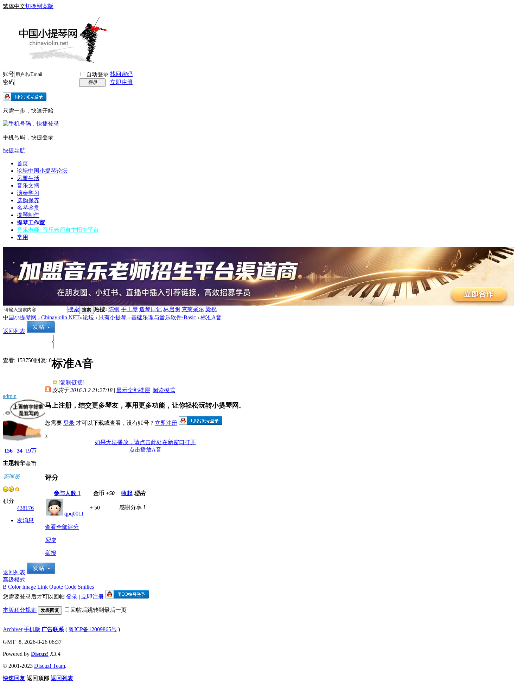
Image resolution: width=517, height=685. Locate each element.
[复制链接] (71, 382)
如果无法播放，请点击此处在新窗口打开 (145, 442)
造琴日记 (150, 309)
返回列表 (14, 331)
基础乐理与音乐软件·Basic (163, 317)
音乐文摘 (28, 185)
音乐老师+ (58, 230)
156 (8, 451)
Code (70, 587)
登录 (69, 423)
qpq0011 (74, 514)
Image (29, 587)
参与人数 (67, 493)
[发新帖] (41, 331)
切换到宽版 (39, 6)
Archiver (13, 629)
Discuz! (40, 654)
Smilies (86, 587)
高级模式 (14, 580)
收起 (127, 493)
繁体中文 (14, 6)
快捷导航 (14, 150)
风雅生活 (28, 178)
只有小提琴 (112, 317)
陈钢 (114, 309)
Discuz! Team (49, 666)
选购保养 (28, 200)
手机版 (32, 629)
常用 (22, 237)
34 (20, 451)
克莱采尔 (192, 309)
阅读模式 (164, 390)
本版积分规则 (20, 610)
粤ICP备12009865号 (93, 629)
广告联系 (53, 629)
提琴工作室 (31, 222)
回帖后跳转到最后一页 (98, 610)
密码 (8, 82)
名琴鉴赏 (28, 208)
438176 (25, 508)
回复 (50, 540)
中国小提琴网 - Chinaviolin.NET (41, 317)
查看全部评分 (62, 527)
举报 (50, 553)
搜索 (73, 309)
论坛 (42, 171)
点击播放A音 (145, 450)
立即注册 (121, 82)
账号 (8, 74)
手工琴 (129, 309)
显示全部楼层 (133, 390)
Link (42, 587)
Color (14, 587)
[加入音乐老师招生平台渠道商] (258, 304)
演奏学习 (28, 193)
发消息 (25, 520)
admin (10, 396)
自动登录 (97, 74)
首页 (22, 163)
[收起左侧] (53, 347)
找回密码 (121, 74)
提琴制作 (28, 215)
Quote (56, 587)
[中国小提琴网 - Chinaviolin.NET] (55, 60)
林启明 (171, 309)
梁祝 (211, 309)
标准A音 (211, 317)
